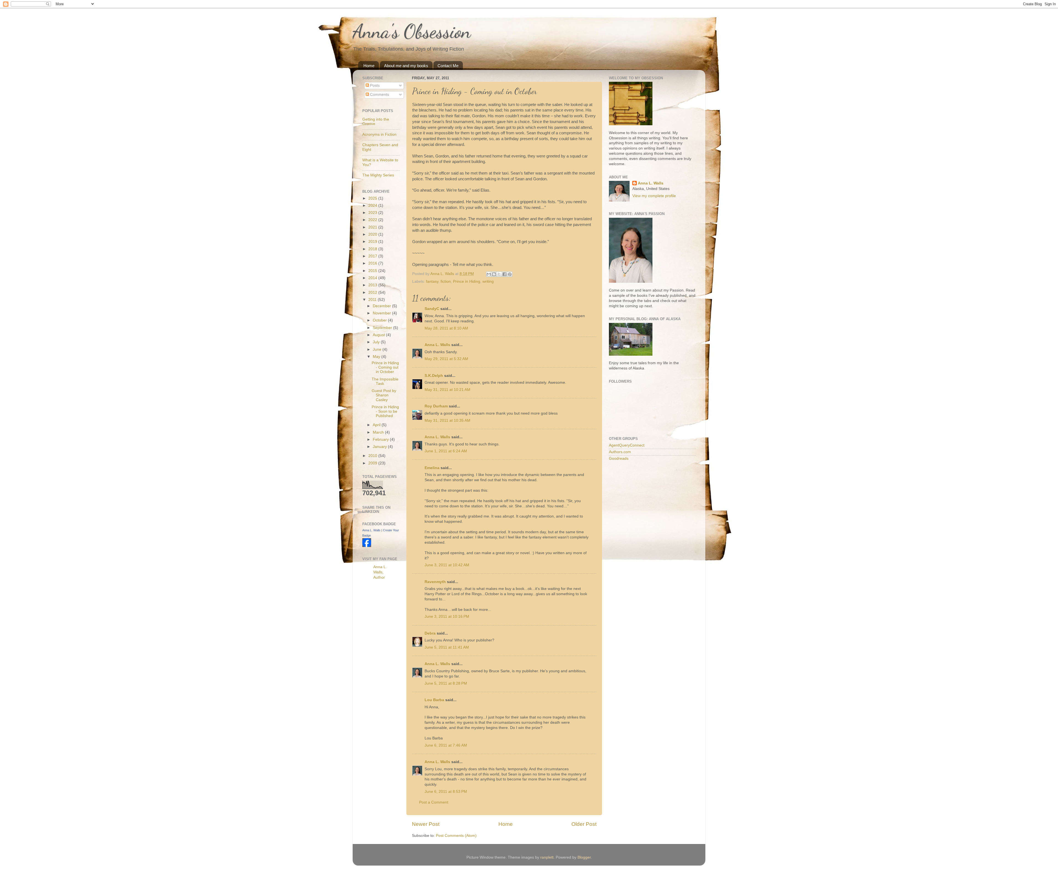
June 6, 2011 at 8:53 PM (446, 792)
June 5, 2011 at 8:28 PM (446, 683)
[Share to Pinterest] (509, 274)
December (382, 306)
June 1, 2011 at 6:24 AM (446, 451)
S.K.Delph (434, 376)
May (377, 357)
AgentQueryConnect (626, 445)
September (383, 328)
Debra (430, 633)
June (377, 349)
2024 (373, 205)
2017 (373, 256)
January (380, 447)
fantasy (432, 281)
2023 (373, 213)
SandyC (432, 309)
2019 (373, 241)
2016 (373, 263)
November (382, 313)
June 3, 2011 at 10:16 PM (447, 616)
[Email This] (489, 274)
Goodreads (618, 458)
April (377, 425)
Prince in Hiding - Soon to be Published (385, 411)
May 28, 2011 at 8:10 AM (446, 328)
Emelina (432, 468)
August (379, 335)
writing (488, 281)
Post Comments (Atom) (456, 836)
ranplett (547, 857)
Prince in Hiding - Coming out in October (385, 367)
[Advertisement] (384, 671)
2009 (373, 463)
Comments (379, 94)
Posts (374, 85)
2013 (373, 285)
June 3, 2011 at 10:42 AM (447, 565)
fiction (446, 281)
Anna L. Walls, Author (380, 572)
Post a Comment (433, 802)
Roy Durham (436, 406)
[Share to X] (499, 274)
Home (368, 65)
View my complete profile (654, 196)
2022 (373, 220)
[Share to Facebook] (504, 274)
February (381, 439)
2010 (373, 456)
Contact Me (448, 65)
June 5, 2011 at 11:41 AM (447, 647)
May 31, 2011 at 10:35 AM (447, 420)
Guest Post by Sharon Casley (384, 395)
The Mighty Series (378, 175)
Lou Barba (434, 700)
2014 (373, 278)
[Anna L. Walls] (366, 546)
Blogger (584, 857)
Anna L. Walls (437, 345)
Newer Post (425, 824)
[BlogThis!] (494, 274)
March (379, 432)
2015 (373, 271)
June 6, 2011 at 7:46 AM (446, 745)
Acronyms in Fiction (379, 134)
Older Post (584, 824)
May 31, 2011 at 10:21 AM (447, 390)
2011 (373, 300)
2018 (373, 249)
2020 (373, 234)
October (380, 320)
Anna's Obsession (412, 31)
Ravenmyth (435, 582)
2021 (373, 227)
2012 (373, 292)
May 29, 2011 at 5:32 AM (446, 359)
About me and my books (406, 65)
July (377, 342)
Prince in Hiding (466, 281)
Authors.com (620, 452)
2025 (373, 198)
